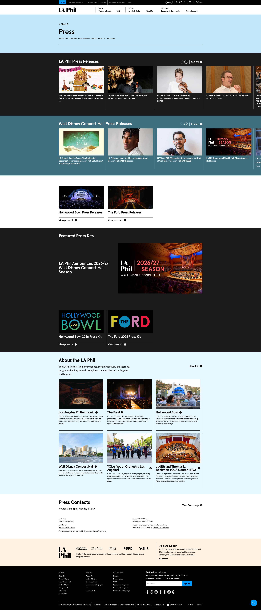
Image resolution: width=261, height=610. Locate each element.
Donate (169, 2)
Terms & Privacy (176, 604)
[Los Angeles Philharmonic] (81, 394)
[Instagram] (156, 592)
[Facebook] (147, 592)
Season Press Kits (127, 605)
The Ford (103, 2)
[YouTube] (164, 592)
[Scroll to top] (168, 605)
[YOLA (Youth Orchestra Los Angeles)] (129, 448)
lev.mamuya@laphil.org (67, 527)
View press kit (66, 220)
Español (199, 604)
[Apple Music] (173, 592)
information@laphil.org (161, 527)
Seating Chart (63, 585)
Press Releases (111, 605)
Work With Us (90, 591)
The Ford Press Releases (124, 212)
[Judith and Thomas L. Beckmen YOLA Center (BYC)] (178, 448)
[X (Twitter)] (151, 592)
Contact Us (159, 605)
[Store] (184, 2)
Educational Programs (121, 585)
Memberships (118, 579)
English (190, 604)
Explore (195, 62)
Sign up (187, 584)
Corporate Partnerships (121, 591)
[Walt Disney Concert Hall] (81, 448)
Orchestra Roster (92, 582)
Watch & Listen (91, 579)
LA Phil (63, 2)
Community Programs (121, 588)
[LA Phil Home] (67, 9)
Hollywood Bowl (92, 2)
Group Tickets (64, 588)
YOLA (129, 2)
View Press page (190, 505)
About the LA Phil (144, 605)
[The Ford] (129, 394)
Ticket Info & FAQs (65, 582)
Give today (163, 559)
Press (88, 588)
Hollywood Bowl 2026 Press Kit (80, 336)
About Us (65, 24)
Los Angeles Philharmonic (117, 2)
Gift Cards (62, 591)
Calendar (62, 576)
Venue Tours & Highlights (94, 585)
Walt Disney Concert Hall (76, 2)
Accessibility (63, 594)
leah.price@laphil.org (66, 521)
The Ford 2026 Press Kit (124, 336)
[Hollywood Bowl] (178, 394)
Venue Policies (64, 579)
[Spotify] (169, 592)
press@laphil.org (100, 531)
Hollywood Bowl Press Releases (80, 212)
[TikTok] (160, 592)
